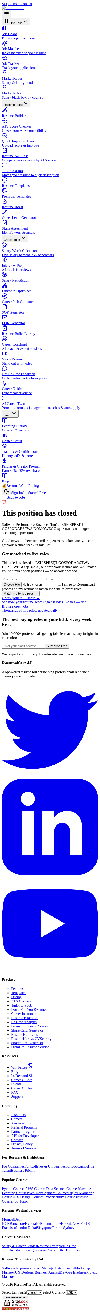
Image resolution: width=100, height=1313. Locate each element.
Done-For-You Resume (28, 1009)
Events (16, 1084)
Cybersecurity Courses (60, 1197)
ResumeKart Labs (24, 1034)
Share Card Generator (27, 1030)
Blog (14, 1072)
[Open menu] (6, 14)
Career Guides (21, 1080)
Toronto (57, 1228)
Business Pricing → (25, 1170)
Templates (18, 993)
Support (17, 1097)
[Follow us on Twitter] (50, 777)
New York (80, 1223)
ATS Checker (21, 1001)
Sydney (68, 1228)
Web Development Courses (48, 1193)
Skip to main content (17, 4)
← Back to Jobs (13, 497)
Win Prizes (19, 1067)
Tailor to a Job (21, 1005)
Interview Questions (31, 1250)
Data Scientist (65, 1268)
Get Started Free (34, 493)
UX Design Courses (28, 1197)
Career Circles (21, 1088)
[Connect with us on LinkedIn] (50, 873)
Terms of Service (23, 1148)
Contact (17, 1140)
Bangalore (17, 1223)
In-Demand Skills (24, 1076)
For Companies (13, 1166)
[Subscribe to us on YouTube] (50, 970)
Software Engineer (15, 1268)
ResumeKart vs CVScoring (31, 1039)
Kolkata (67, 1223)
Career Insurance (23, 1014)
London (22, 1228)
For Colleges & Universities (44, 1166)
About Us (18, 1115)
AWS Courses (35, 1189)
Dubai (32, 1228)
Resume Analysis (24, 1022)
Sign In (16, 493)
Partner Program (23, 1132)
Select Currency (54, 1292)
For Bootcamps (76, 1166)
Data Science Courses (62, 1189)
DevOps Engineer (73, 1272)
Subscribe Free (57, 646)
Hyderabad (33, 1223)
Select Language (14, 1292)
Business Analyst (47, 1272)
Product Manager (42, 1268)
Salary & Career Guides (19, 1246)
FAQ (15, 1092)
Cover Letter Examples (63, 1250)
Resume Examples (24, 1018)
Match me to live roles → (21, 593)
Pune (57, 1223)
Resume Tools (13, 105)
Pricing (33, 486)
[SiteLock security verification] (15, 1309)
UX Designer (25, 1272)
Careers (16, 1119)
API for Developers (25, 1136)
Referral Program (24, 1127)
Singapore (44, 1228)
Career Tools (12, 240)
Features (17, 989)
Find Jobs (16, 23)
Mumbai (8, 1219)
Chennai (47, 1223)
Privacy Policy (22, 1144)
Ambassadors (21, 1123)
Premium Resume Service (30, 1026)
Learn (7, 415)
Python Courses (13, 1189)
